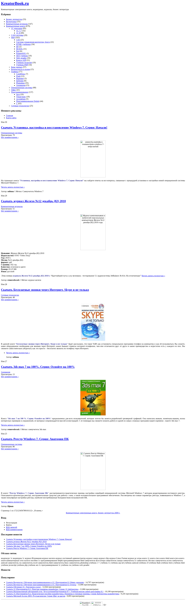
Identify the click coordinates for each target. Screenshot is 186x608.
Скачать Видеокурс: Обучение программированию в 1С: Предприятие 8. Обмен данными (45, 582)
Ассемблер (21, 99)
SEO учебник (22, 56)
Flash (18, 76)
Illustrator (20, 78)
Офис (13, 90)
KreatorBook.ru (15, 3)
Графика (14, 72)
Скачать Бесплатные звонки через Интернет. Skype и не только (45, 289)
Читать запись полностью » (13, 187)
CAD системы (17, 35)
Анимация (20, 85)
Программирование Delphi (27, 101)
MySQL (19, 49)
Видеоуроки (11, 21)
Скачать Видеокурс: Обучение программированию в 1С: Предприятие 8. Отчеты (41, 585)
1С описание (16, 28)
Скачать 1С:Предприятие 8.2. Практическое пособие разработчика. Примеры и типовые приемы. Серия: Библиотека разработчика (62, 594)
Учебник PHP (22, 65)
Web (13, 37)
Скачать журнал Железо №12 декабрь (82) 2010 (33, 201)
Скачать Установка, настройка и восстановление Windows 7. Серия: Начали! (54, 127)
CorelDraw (20, 74)
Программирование (19, 92)
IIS (17, 47)
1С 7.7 (19, 31)
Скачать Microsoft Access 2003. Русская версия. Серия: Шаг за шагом (35, 596)
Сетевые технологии (20, 106)
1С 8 (18, 33)
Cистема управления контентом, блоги (33, 42)
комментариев (14, 529)
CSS (18, 40)
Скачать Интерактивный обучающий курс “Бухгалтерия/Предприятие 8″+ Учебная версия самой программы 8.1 (54, 591)
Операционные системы (21, 87)
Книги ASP (21, 60)
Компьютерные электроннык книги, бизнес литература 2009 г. (93, 513)
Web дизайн (21, 58)
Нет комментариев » (10, 137)
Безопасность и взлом (20, 69)
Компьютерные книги (15, 26)
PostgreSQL (21, 53)
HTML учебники (23, 44)
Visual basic (21, 97)
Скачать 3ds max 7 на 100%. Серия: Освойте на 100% (38, 366)
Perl (17, 51)
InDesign (20, 81)
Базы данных (16, 67)
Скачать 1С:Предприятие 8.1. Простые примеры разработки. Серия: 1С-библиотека (42, 589)
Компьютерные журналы (17, 24)
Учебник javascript (24, 62)
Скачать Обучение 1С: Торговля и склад (23, 587)
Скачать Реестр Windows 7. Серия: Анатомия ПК (35, 439)
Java (18, 94)
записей (11, 527)
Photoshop (20, 83)
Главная (9, 115)
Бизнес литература (14, 19)
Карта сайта (11, 118)
